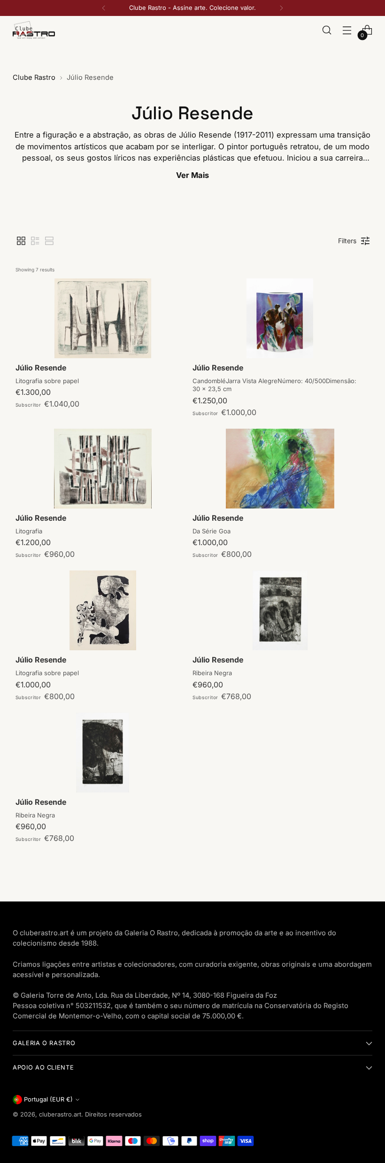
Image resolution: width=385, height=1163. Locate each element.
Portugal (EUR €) (48, 1099)
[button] (21, 240)
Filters (347, 241)
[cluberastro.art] (34, 30)
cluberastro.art (60, 1114)
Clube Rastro (34, 77)
